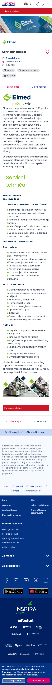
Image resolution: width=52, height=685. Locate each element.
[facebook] (6, 581)
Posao (7, 486)
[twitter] (36, 581)
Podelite (41, 421)
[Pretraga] (31, 4)
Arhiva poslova (9, 547)
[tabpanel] (26, 246)
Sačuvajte (15, 421)
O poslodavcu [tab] (38, 86)
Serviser (15, 490)
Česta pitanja (9, 510)
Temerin (20, 486)
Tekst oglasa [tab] (12, 86)
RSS (33, 500)
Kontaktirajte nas (11, 515)
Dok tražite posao (10, 542)
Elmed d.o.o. (13, 58)
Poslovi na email (10, 534)
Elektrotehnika (36, 486)
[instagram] (16, 581)
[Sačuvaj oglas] (47, 52)
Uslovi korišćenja (40, 505)
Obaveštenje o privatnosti (38, 511)
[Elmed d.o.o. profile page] (9, 42)
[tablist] (26, 87)
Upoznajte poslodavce (13, 538)
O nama (6, 505)
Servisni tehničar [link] (32, 490)
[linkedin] (46, 581)
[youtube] (26, 581)
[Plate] (37, 4)
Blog (4, 500)
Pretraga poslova (10, 529)
